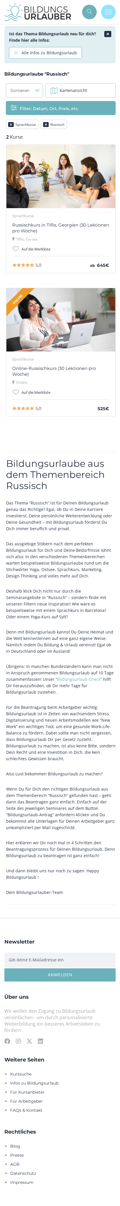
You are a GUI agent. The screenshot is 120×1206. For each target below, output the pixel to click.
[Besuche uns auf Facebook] (7, 1041)
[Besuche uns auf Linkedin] (40, 1041)
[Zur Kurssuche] (89, 12)
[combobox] (24, 90)
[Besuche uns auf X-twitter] (29, 1041)
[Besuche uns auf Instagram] (18, 1041)
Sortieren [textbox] (19, 90)
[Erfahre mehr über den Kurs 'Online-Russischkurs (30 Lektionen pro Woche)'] (61, 319)
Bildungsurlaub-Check (78, 679)
